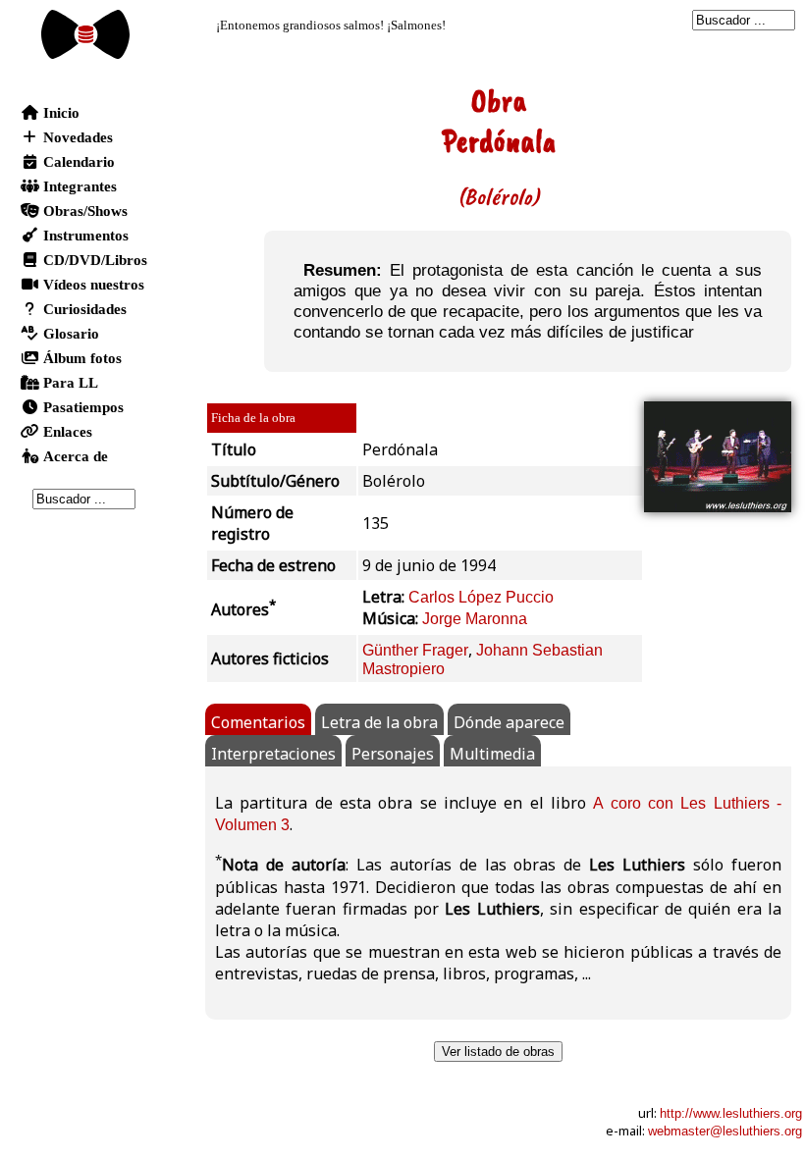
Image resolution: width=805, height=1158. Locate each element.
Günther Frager (415, 650)
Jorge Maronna (474, 618)
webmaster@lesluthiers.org (725, 1131)
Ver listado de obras (498, 1051)
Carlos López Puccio (481, 597)
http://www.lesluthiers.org (731, 1113)
